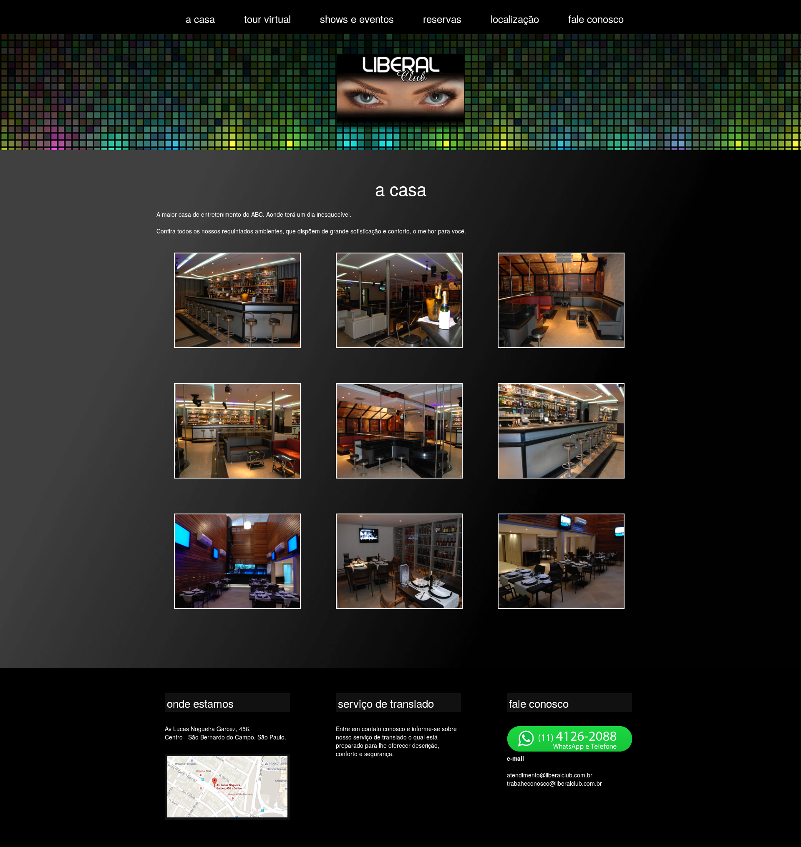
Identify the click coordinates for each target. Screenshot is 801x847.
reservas (442, 18)
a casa (200, 18)
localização (515, 18)
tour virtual (267, 18)
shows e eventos (357, 18)
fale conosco (596, 18)
